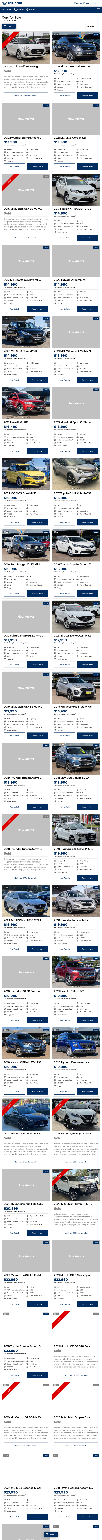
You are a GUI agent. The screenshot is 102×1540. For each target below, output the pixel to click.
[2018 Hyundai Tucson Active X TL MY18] (76, 901)
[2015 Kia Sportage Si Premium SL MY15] (76, 48)
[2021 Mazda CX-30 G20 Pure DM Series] (76, 1327)
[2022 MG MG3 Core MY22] (26, 474)
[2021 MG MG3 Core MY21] (76, 119)
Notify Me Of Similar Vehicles (25, 95)
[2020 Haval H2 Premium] (76, 261)
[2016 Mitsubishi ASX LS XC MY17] (26, 190)
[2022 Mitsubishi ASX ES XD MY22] (26, 1256)
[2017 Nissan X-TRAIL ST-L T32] (76, 190)
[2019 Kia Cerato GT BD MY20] (26, 1398)
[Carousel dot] (22, 61)
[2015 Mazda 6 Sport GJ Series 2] (76, 403)
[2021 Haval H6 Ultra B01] (76, 972)
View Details (65, 95)
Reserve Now (87, 95)
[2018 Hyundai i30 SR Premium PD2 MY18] (26, 972)
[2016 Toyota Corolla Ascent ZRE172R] (76, 545)
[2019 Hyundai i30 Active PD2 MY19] (76, 830)
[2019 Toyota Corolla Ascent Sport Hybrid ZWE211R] (76, 1469)
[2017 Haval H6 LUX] (26, 403)
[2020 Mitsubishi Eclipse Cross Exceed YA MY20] (76, 1398)
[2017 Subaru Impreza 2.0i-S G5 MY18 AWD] (26, 617)
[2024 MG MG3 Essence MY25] (26, 1469)
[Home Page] (12, 3)
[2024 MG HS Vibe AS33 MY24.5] (26, 901)
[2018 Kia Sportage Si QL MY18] (76, 688)
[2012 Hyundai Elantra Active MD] (26, 119)
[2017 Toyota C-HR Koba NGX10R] (76, 474)
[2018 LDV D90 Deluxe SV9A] (76, 759)
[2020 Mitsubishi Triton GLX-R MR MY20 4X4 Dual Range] (76, 1185)
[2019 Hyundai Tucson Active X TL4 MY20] (26, 759)
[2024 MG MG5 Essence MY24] (26, 1115)
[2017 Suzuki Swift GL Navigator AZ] (26, 48)
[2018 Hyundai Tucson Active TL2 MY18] (26, 830)
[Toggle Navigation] (98, 10)
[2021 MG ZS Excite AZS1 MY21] (76, 332)
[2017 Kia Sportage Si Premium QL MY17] (26, 261)
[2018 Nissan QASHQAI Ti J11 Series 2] (76, 1115)
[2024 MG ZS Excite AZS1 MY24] (76, 617)
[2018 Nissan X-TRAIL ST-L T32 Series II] (26, 1043)
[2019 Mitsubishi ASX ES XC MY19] (26, 688)
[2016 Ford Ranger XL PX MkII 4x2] (26, 545)
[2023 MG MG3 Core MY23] (26, 332)
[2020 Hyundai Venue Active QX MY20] (76, 1043)
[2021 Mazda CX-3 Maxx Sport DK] (76, 1256)
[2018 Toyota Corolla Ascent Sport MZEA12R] (26, 1327)
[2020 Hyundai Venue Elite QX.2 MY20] (26, 1185)
